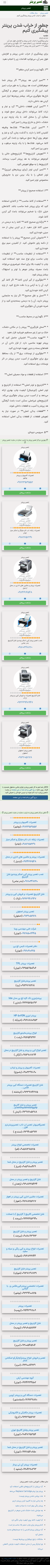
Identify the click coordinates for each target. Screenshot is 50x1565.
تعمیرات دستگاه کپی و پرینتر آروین (25, 1395)
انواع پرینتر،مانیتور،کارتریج (25, 1033)
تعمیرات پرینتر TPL (25, 964)
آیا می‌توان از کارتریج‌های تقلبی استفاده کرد (26, 1486)
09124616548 (25, 592)
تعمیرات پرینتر (25, 1306)
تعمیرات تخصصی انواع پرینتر (25, 1145)
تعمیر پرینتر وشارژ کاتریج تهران (25, 1430)
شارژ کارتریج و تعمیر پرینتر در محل (25, 1179)
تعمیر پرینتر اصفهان (25, 912)
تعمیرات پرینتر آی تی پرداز (25, 1465)
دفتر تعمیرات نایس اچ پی (25, 946)
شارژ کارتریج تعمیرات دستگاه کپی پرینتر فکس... (25, 1086)
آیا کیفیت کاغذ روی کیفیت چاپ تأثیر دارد (27, 1520)
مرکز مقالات (34, 13)
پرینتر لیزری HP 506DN (25, 1016)
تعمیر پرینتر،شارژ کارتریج (25, 981)
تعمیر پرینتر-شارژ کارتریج (25, 1269)
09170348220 (25, 647)
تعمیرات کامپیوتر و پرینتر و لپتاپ (25, 1068)
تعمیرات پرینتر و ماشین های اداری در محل (25, 857)
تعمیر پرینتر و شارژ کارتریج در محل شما (25, 1162)
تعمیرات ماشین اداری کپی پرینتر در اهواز (25, 1197)
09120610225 (29, 951)
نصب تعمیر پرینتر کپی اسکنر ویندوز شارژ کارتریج (25, 876)
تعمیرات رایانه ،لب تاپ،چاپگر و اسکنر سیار (25, 840)
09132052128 (25, 757)
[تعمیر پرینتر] (40, 488)
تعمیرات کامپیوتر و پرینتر (25, 822)
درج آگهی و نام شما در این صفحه (23, 790)
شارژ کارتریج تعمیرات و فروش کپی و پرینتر (25, 894)
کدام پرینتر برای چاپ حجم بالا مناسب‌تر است (25, 1525)
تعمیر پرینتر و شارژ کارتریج (25, 1232)
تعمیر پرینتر (26, 8)
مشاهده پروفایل (25, 492)
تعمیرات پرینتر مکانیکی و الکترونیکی (25, 1413)
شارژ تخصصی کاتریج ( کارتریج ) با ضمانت (25, 1214)
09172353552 (25, 482)
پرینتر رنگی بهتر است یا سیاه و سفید (29, 1505)
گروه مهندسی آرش (25, 1378)
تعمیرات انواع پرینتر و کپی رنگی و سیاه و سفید (25, 1250)
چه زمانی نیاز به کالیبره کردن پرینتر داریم (27, 1501)
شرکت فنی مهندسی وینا (25, 929)
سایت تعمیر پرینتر (9, 1558)
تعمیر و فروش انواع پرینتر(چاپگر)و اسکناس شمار (25, 1359)
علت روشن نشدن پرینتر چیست (31, 1496)
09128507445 (28, 933)
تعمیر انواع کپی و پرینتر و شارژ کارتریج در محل (25, 1050)
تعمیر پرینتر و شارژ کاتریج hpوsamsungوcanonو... (25, 1106)
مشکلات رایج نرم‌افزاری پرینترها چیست (28, 1539)
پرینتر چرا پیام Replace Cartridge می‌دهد (26, 1491)
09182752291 (25, 537)
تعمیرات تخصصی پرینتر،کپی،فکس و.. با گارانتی (25, 1287)
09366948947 (25, 702)
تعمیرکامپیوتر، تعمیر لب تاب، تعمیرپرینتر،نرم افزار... (25, 1126)
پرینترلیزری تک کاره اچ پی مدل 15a (25, 998)
